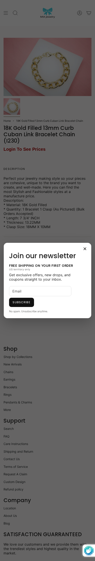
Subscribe (21, 302)
